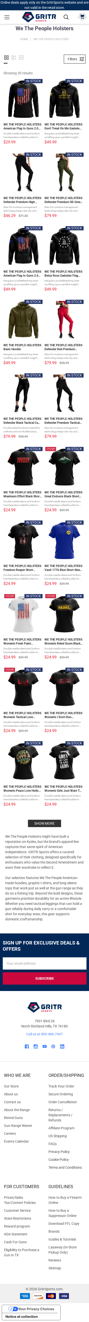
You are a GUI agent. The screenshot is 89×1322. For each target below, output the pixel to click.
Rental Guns (13, 1118)
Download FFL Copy (63, 1224)
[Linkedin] (62, 1046)
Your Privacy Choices (36, 1309)
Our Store (11, 1086)
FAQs (52, 1144)
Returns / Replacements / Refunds (60, 1115)
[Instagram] (36, 1046)
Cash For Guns (15, 1242)
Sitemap (54, 1268)
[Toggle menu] (7, 17)
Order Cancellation (62, 1102)
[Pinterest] (53, 1046)
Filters (72, 59)
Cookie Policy (66, 1159)
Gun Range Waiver (18, 1126)
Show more (44, 823)
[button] (6, 58)
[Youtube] (44, 1046)
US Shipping (57, 1136)
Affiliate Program (61, 1128)
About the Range (17, 1110)
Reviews (54, 1260)
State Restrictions (17, 1218)
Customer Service (17, 1210)
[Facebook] (27, 1046)
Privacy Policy (66, 1151)
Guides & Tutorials (62, 1239)
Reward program (17, 1226)
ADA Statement (15, 1234)
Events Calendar (16, 1141)
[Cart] (82, 17)
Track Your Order (61, 1086)
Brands (54, 1231)
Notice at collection (21, 1316)
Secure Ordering (60, 1094)
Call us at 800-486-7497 (44, 1034)
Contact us (12, 1102)
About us (11, 1094)
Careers (10, 1133)
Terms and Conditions (66, 1167)
